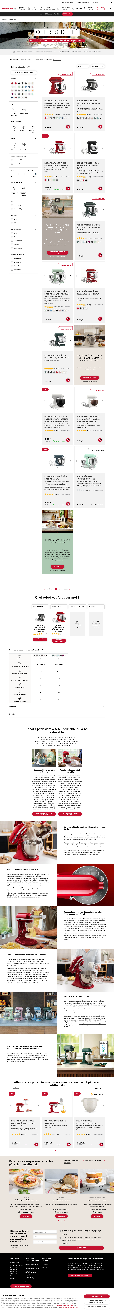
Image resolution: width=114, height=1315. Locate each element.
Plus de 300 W (18, 163)
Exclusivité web (18, 237)
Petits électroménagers (49, 8)
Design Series (18, 248)
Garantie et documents (13, 1272)
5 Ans (15, 223)
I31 (12, 201)
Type (12, 104)
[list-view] (102, 66)
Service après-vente (67, 2)
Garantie (14, 215)
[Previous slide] (44, 85)
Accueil (4, 19)
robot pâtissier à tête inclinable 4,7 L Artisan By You (85, 1025)
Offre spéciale (16, 229)
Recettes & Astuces (90, 8)
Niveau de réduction (17, 254)
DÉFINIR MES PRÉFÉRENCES (97, 1307)
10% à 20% (17, 258)
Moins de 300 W (18, 160)
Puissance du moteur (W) (19, 156)
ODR (26, 1281)
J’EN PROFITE (67, 14)
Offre (15, 233)
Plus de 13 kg (18, 209)
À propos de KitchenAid (82, 2)
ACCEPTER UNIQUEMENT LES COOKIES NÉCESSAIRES (97, 1301)
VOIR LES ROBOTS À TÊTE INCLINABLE (44, 814)
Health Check (14, 1263)
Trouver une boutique (21, 1286)
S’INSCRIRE (82, 1248)
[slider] (12, 174)
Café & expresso (34, 8)
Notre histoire (46, 1267)
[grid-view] (99, 66)
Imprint (27, 1275)
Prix (22, 170)
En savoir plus (57, 60)
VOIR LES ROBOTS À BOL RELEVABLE (69, 814)
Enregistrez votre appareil (80, 1275)
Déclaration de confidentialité (69, 1307)
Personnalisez (18, 240)
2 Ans (15, 219)
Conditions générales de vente (31, 1265)
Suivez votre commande (14, 1268)
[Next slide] (71, 85)
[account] (108, 3)
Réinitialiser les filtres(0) (24, 72)
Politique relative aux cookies (65, 1305)
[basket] (111, 3)
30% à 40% (17, 266)
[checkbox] (17, 160)
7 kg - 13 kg (17, 205)
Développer (65, 1234)
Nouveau (16, 244)
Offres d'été (103, 8)
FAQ (11, 1276)
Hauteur (14, 138)
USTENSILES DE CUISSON (65, 8)
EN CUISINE (26, 1216)
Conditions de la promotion (57, 256)
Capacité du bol (16, 121)
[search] (111, 8)
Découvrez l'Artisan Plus (57, 252)
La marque (45, 1265)
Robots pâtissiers (22, 8)
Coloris (13, 78)
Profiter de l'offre (89, 378)
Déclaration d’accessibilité (29, 1278)
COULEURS (79, 8)
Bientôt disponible (98, 505)
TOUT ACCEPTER (97, 1296)
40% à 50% (17, 269)
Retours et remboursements (30, 1271)
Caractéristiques (16, 182)
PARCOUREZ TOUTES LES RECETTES (72, 1162)
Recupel (12, 1278)
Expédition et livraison (32, 1268)
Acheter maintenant (40, 639)
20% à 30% (17, 262)
